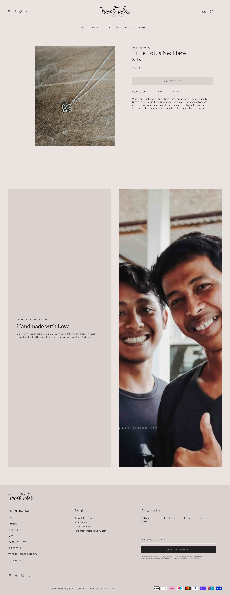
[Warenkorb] (219, 11)
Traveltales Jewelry (141, 47)
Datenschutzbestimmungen (175, 558)
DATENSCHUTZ (17, 542)
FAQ (10, 518)
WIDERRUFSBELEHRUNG (22, 554)
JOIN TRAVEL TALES (178, 549)
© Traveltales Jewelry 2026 (60, 588)
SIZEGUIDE (14, 530)
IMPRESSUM (15, 548)
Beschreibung (139, 91)
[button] (95, 27)
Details (159, 91)
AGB (10, 536)
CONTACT (14, 524)
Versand (176, 91)
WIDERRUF (14, 560)
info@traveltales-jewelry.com (90, 530)
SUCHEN (109, 588)
